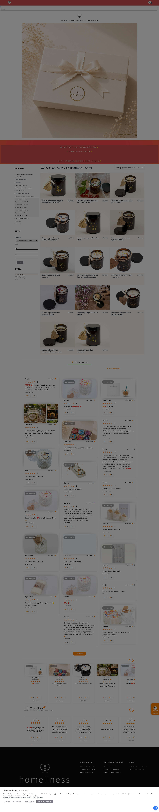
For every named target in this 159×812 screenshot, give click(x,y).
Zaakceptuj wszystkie (44, 801)
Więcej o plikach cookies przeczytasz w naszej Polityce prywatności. (23, 797)
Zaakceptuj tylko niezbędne (13, 801)
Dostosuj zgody (29, 801)
